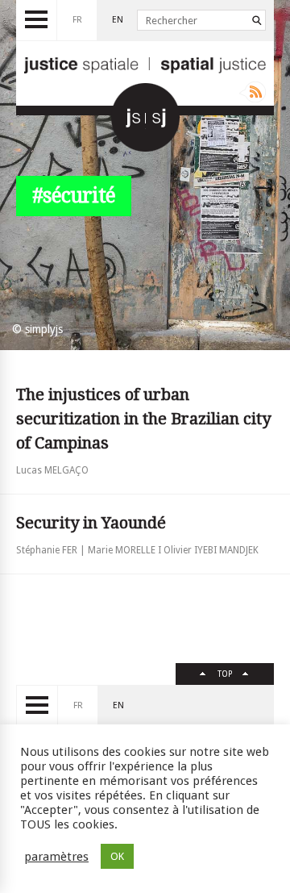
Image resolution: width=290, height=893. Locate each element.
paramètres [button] (56, 856)
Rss (252, 91)
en (117, 20)
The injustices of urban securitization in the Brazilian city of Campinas (143, 419)
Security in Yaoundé (91, 522)
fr (77, 20)
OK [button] (117, 856)
